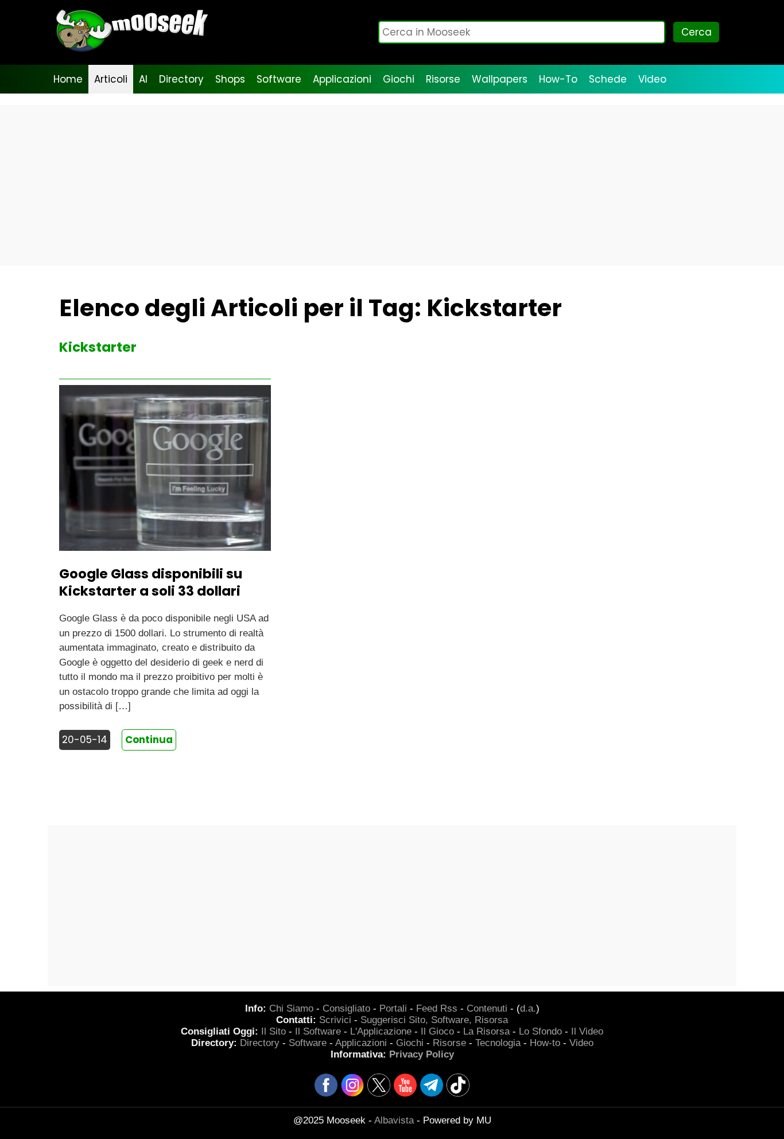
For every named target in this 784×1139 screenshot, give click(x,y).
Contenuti (487, 1008)
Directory (181, 79)
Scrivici (335, 1019)
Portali (393, 1008)
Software (279, 79)
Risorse (443, 79)
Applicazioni (342, 79)
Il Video (587, 1031)
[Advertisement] (392, 185)
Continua (149, 740)
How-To (558, 79)
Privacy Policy (421, 1054)
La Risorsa (486, 1031)
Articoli (110, 79)
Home (68, 79)
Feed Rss (436, 1008)
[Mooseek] (130, 51)
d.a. (528, 1008)
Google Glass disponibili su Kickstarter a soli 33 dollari (150, 582)
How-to (545, 1042)
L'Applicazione (381, 1031)
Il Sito (273, 1031)
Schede (608, 79)
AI (143, 79)
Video (652, 79)
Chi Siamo (291, 1008)
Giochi (398, 79)
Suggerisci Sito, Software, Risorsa (434, 1019)
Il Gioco (437, 1031)
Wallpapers (499, 79)
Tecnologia (498, 1042)
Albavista (394, 1120)
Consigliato (346, 1008)
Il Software (318, 1031)
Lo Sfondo (540, 1031)
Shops (230, 79)
